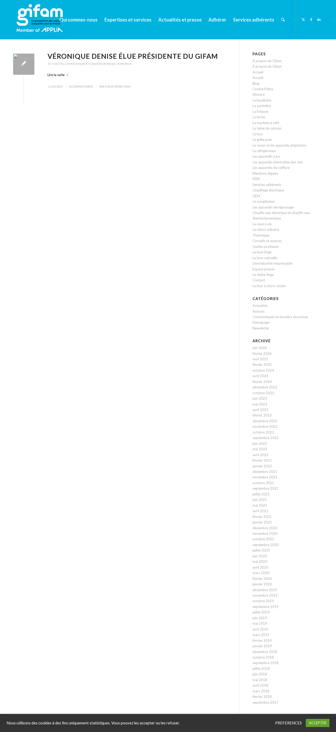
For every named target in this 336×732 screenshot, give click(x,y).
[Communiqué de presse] (23, 64)
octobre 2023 (263, 393)
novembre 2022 (265, 426)
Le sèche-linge (263, 275)
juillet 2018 (261, 668)
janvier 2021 (262, 522)
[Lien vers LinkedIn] (319, 19)
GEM (256, 196)
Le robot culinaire (266, 229)
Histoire (259, 94)
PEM (256, 179)
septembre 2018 (266, 663)
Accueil (258, 72)
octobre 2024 (263, 370)
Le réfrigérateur (264, 151)
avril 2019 (260, 629)
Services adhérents (267, 185)
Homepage (124, 63)
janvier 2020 (262, 584)
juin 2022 (260, 443)
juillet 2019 (261, 612)
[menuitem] (78, 19)
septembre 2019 (266, 607)
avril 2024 (260, 376)
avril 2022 (260, 455)
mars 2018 (261, 691)
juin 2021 (260, 500)
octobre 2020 (263, 539)
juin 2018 (260, 674)
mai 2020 (260, 561)
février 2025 (262, 364)
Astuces (259, 311)
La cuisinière (262, 106)
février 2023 (262, 415)
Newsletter (261, 328)
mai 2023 (260, 404)
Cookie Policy (263, 89)
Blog (256, 83)
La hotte (259, 117)
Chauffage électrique (268, 190)
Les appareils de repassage (273, 207)
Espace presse (263, 269)
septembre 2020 (266, 545)
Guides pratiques (266, 246)
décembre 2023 (265, 387)
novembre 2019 (265, 595)
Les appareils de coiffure (271, 167)
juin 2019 (260, 618)
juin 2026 (260, 348)
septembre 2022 (266, 438)
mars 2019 (261, 635)
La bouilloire (262, 100)
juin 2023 (260, 398)
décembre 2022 (265, 421)
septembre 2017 (266, 702)
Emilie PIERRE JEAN (117, 86)
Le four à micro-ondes (269, 286)
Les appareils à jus (266, 156)
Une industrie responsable (272, 263)
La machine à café (266, 123)
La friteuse (260, 111)
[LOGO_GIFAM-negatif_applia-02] (41, 19)
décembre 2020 (265, 528)
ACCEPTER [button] (317, 723)
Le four (258, 134)
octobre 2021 (263, 483)
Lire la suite (56, 75)
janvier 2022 (262, 466)
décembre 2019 (265, 590)
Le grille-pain (262, 139)
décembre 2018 (265, 652)
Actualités (56, 63)
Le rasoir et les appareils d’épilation (279, 145)
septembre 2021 (266, 488)
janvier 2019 (262, 646)
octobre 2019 (263, 601)
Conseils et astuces (267, 241)
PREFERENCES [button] (288, 723)
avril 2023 (260, 410)
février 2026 (262, 353)
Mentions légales (265, 173)
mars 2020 (261, 573)
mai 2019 (260, 623)
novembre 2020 (265, 533)
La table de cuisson (267, 128)
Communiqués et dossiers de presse (90, 63)
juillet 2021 (261, 494)
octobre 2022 (263, 432)
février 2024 (262, 382)
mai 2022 (260, 449)
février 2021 (262, 517)
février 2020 (262, 578)
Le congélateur (264, 201)
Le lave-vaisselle (265, 258)
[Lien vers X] (303, 19)
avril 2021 (260, 511)
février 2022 (262, 460)
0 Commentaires (81, 86)
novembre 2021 (265, 477)
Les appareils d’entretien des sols (278, 162)
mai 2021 (260, 505)
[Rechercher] (283, 19)
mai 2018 (260, 680)
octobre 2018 (263, 657)
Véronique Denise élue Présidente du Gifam (133, 56)
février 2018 (262, 696)
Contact (259, 280)
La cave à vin (262, 224)
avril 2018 (260, 685)
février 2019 (262, 640)
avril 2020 (260, 567)
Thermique (261, 235)
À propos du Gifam (267, 61)
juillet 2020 (261, 550)
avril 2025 (260, 359)
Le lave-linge (262, 252)
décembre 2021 (265, 471)
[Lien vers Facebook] (311, 19)
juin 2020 (260, 556)
